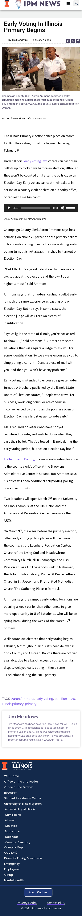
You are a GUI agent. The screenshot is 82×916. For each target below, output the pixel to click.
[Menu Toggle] (68, 3)
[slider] (71, 207)
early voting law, (35, 161)
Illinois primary (12, 704)
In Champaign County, (19, 459)
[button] (76, 3)
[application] (41, 208)
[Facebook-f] (78, 41)
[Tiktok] (68, 41)
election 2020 (65, 699)
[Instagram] (73, 41)
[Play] (9, 208)
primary (30, 704)
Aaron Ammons (22, 699)
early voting (44, 699)
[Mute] (62, 208)
